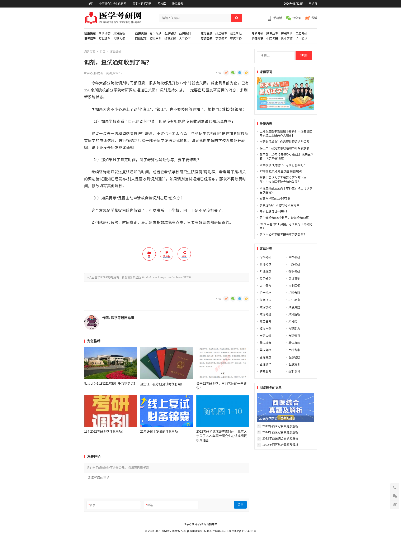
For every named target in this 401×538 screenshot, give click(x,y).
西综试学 (141, 38)
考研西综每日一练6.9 (273, 211)
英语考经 (236, 38)
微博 (314, 18)
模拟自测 (155, 38)
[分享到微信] (233, 73)
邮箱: (150, 505)
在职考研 (287, 33)
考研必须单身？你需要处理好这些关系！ (286, 141)
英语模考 (221, 38)
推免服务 (177, 3)
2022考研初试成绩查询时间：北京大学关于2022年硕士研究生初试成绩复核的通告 (221, 436)
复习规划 (155, 33)
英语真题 (206, 38)
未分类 (292, 321)
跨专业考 (272, 33)
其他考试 (265, 264)
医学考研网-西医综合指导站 (200, 524)
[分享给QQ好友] (239, 73)
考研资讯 (294, 335)
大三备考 (185, 38)
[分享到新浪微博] (226, 73)
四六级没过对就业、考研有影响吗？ (283, 165)
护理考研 (257, 38)
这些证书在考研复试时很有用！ (162, 384)
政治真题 (206, 33)
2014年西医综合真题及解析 (280, 432)
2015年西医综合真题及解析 (277, 418)
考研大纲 (119, 38)
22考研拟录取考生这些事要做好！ (282, 171)
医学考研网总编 (93, 73)
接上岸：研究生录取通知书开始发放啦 (284, 148)
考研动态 (104, 33)
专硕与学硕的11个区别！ (276, 198)
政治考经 (236, 33)
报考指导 (90, 38)
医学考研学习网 (141, 3)
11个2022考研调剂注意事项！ (104, 431)
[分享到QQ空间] (246, 73)
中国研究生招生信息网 (112, 3)
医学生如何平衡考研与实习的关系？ (283, 234)
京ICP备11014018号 (243, 531)
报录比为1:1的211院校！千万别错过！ (110, 383)
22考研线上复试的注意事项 (159, 431)
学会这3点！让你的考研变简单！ (281, 205)
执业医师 (287, 38)
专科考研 (257, 33)
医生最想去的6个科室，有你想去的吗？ (285, 217)
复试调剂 (104, 38)
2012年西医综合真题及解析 (280, 438)
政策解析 (119, 33)
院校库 (162, 3)
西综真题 (141, 33)
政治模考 (221, 33)
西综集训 (185, 33)
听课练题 (170, 38)
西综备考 (294, 350)
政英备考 (265, 321)
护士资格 (301, 38)
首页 (90, 3)
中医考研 (272, 38)
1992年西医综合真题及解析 (280, 444)
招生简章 (90, 33)
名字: (92, 505)
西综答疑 (170, 33)
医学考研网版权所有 (173, 531)
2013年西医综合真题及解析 (280, 426)
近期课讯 (294, 371)
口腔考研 (301, 33)
